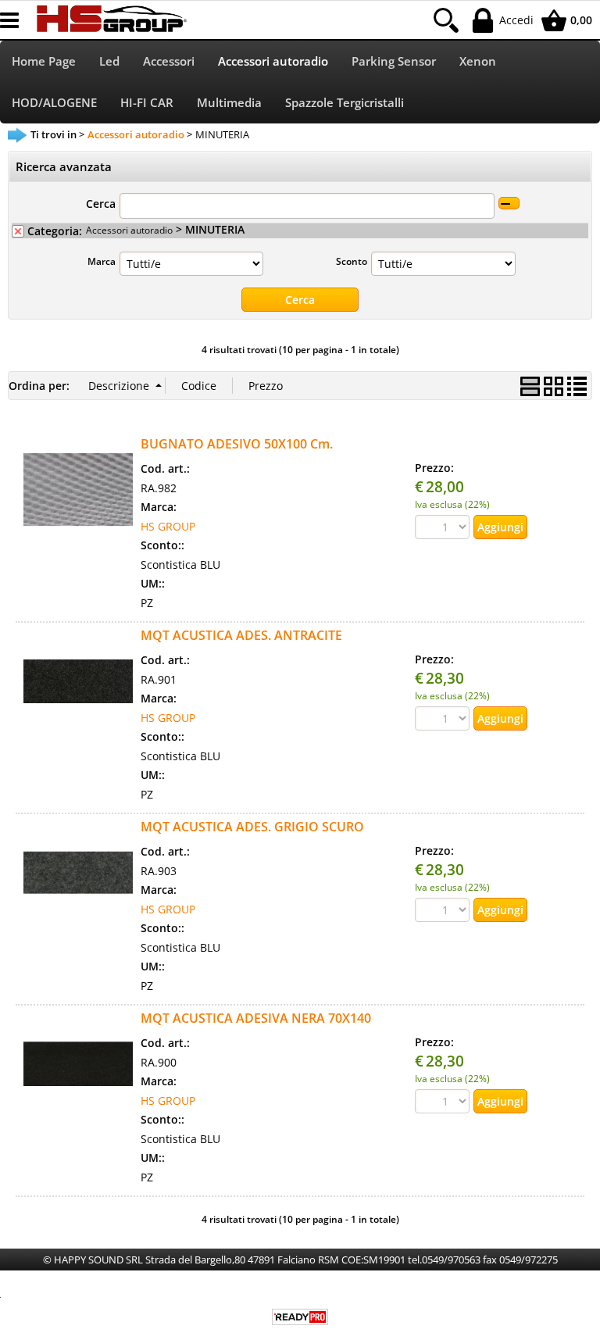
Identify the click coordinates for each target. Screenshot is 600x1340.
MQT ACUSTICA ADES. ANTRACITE (241, 635)
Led (109, 61)
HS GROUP (168, 526)
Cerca (101, 203)
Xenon (477, 61)
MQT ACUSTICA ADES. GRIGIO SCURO (252, 826)
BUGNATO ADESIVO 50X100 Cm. (237, 443)
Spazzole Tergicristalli (344, 103)
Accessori (169, 61)
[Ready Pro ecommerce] (300, 1317)
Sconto (351, 261)
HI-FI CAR (146, 103)
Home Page (44, 61)
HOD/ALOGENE (54, 103)
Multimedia (229, 103)
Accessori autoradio (273, 61)
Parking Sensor (394, 61)
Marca (102, 261)
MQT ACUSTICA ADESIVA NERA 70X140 (256, 1018)
